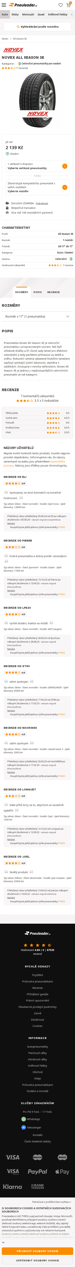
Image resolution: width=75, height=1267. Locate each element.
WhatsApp (33, 1119)
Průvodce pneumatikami (37, 981)
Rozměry (21, 292)
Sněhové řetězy (57, 14)
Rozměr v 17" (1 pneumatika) (25, 316)
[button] (46, 519)
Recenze (53, 292)
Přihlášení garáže (37, 994)
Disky (15, 14)
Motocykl (28, 14)
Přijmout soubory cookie (37, 1251)
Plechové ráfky (37, 1053)
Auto (5, 14)
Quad (41, 14)
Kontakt (37, 1135)
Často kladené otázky (37, 1141)
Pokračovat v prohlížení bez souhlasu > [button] (51, 1201)
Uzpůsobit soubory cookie (37, 1260)
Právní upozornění (37, 1000)
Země (37, 1013)
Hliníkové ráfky (37, 1059)
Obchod (38, 1072)
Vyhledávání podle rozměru (39, 26)
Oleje (37, 1078)
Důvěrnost (37, 1019)
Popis (37, 292)
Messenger (34, 1127)
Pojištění (37, 975)
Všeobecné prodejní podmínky (37, 1007)
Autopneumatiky (37, 1046)
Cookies (37, 1026)
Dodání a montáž (37, 1091)
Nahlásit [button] (11, 523)
